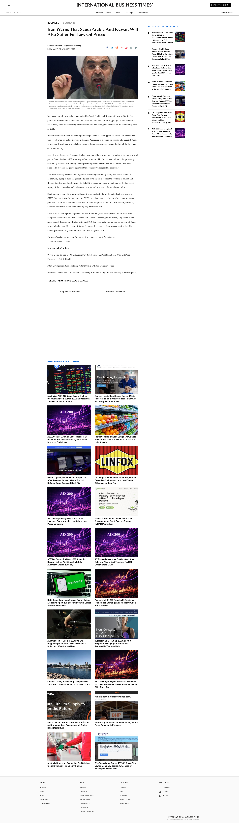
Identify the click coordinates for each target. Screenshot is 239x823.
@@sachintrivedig (73, 45)
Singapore (123, 795)
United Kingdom (125, 799)
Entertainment (142, 12)
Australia (123, 788)
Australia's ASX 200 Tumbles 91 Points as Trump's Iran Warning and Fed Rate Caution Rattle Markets (115, 603)
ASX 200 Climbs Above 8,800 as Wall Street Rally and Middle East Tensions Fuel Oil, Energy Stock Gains (115, 562)
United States (124, 803)
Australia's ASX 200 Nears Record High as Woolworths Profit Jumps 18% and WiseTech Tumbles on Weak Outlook (68, 399)
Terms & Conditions (87, 795)
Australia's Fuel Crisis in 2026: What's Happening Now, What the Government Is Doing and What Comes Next (66, 643)
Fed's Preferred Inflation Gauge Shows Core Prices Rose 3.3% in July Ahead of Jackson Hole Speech (115, 439)
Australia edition (227, 13)
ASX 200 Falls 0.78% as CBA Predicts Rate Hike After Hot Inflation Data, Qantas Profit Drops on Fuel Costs (67, 439)
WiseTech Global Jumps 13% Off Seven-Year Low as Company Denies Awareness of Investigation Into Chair (115, 766)
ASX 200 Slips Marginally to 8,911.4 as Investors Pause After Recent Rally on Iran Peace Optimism (67, 521)
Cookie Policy (85, 803)
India (121, 792)
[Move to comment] (136, 48)
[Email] (131, 48)
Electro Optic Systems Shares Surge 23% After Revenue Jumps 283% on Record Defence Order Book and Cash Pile (66, 480)
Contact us (84, 792)
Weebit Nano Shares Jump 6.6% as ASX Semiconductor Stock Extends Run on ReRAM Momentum (113, 521)
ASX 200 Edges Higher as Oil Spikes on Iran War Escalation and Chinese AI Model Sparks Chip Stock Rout (116, 684)
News (108, 12)
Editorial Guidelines (115, 292)
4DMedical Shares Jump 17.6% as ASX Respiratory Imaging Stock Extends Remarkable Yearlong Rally (113, 643)
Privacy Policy (85, 799)
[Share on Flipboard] (121, 48)
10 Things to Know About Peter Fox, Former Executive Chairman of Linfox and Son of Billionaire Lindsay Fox (115, 480)
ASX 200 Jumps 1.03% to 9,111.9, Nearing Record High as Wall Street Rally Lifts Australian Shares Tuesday (66, 562)
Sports (117, 12)
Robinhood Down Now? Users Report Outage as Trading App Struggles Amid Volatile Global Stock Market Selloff (69, 603)
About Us (83, 788)
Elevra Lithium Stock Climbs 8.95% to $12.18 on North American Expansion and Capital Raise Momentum (68, 725)
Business (99, 12)
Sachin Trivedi (56, 45)
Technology (128, 12)
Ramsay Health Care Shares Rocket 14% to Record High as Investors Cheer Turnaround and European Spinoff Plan (116, 399)
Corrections (84, 807)
